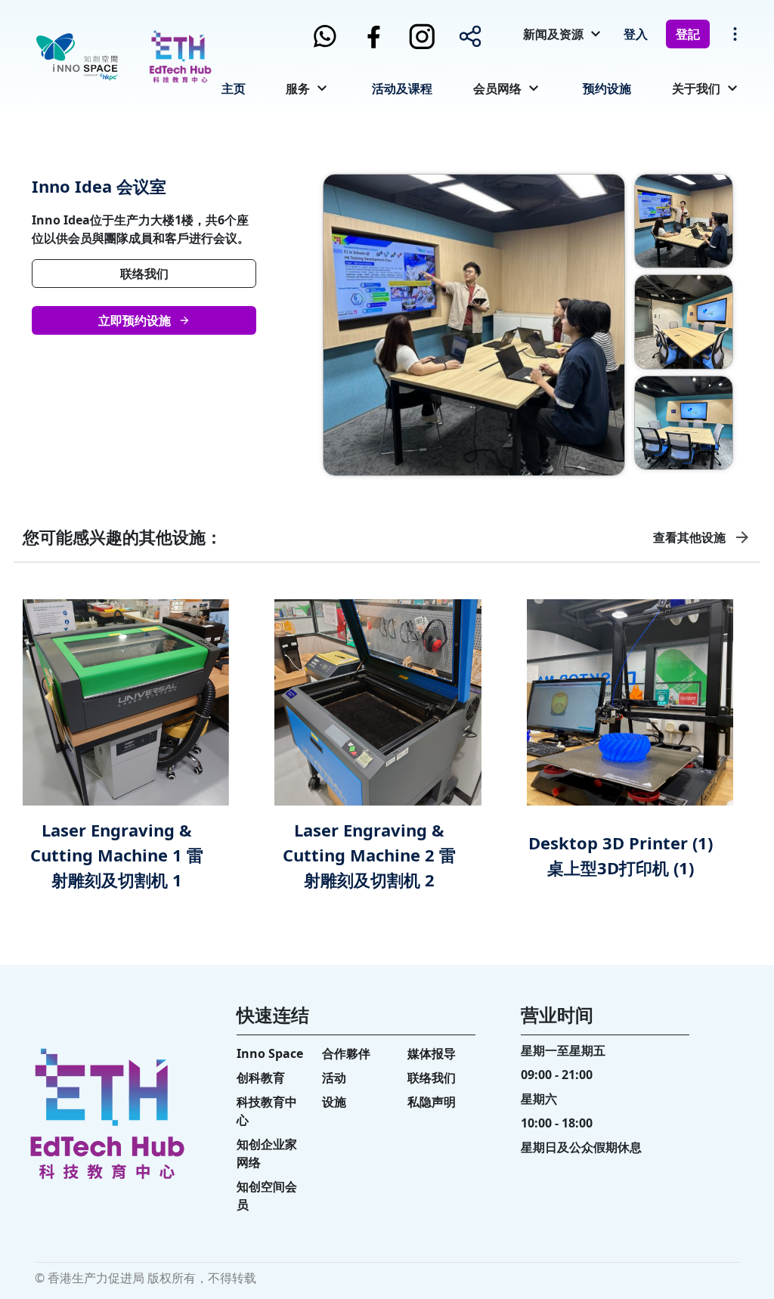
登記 (688, 34)
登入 (636, 34)
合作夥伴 (346, 1053)
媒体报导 (431, 1053)
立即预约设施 (134, 320)
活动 (334, 1077)
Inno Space (270, 1053)
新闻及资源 (553, 34)
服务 (298, 88)
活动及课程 (402, 88)
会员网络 (497, 88)
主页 (233, 88)
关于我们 (696, 88)
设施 (334, 1101)
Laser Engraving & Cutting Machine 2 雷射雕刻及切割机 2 (369, 854)
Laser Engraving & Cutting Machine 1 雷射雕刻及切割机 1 (116, 854)
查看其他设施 (689, 537)
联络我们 (144, 273)
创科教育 (261, 1077)
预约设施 (607, 88)
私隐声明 (431, 1101)
